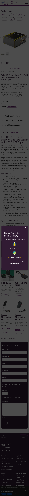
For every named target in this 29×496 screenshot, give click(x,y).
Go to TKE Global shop (14, 257)
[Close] (25, 227)
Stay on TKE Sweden (14, 248)
